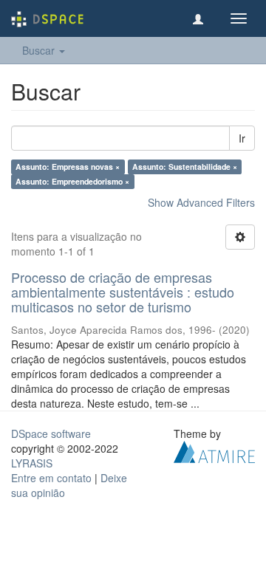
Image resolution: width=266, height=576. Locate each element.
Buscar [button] (40, 50)
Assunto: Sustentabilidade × (184, 166)
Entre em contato (51, 477)
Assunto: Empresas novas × (68, 166)
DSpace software (51, 433)
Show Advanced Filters (201, 202)
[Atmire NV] (214, 450)
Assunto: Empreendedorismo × (72, 181)
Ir (242, 138)
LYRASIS (31, 463)
